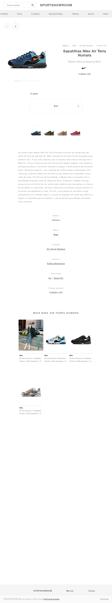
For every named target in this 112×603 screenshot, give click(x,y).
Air (50, 278)
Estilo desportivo (56, 263)
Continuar (104, 599)
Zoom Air (58, 278)
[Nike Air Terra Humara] (36, 132)
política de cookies (52, 599)
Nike (74, 45)
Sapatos (65, 45)
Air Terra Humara (86, 45)
